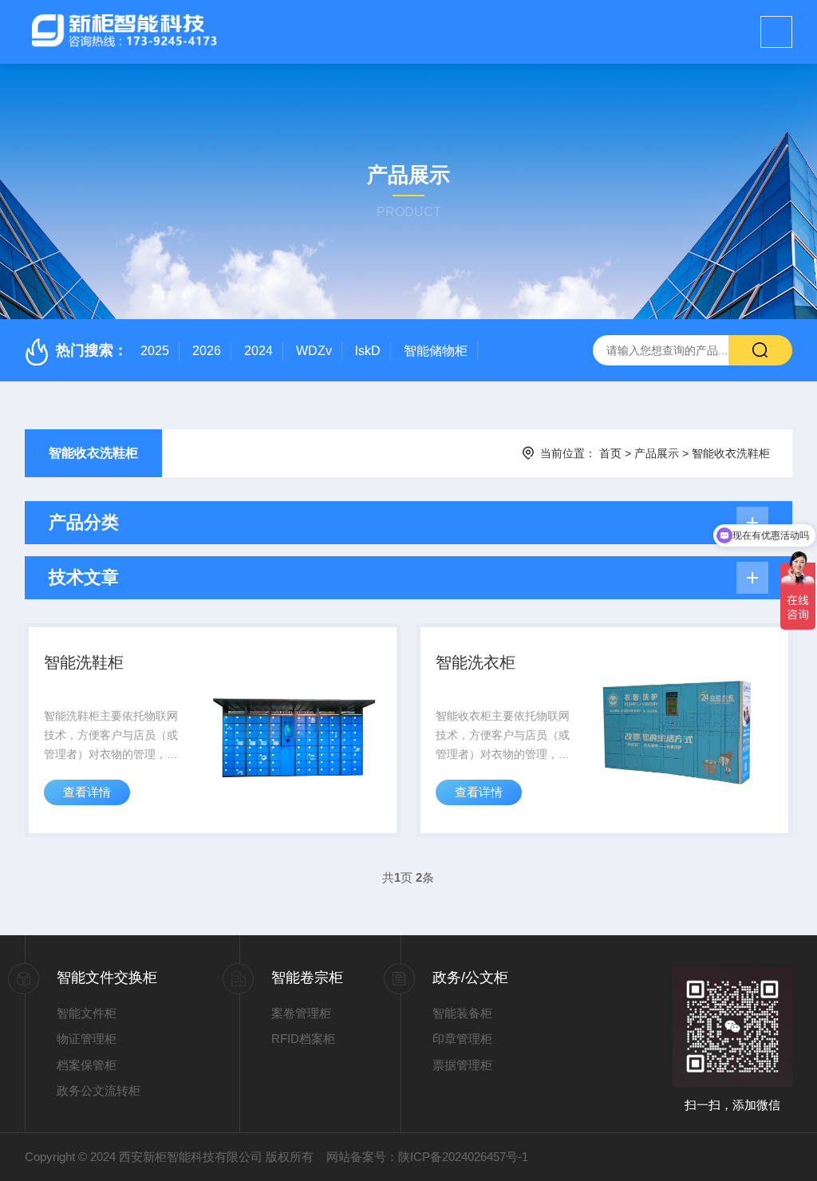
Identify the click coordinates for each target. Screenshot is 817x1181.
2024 (258, 350)
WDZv (314, 350)
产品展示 (656, 453)
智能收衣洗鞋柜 (93, 453)
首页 (610, 453)
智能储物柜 (436, 350)
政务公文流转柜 (98, 1090)
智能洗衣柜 (475, 662)
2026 (206, 350)
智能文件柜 (86, 1013)
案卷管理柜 (301, 1013)
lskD (368, 350)
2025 (154, 350)
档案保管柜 (86, 1065)
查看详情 (87, 792)
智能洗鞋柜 (84, 662)
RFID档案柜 (303, 1038)
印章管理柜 (462, 1038)
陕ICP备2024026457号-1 (463, 1156)
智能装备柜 (462, 1013)
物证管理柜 (86, 1038)
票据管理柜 (462, 1065)
